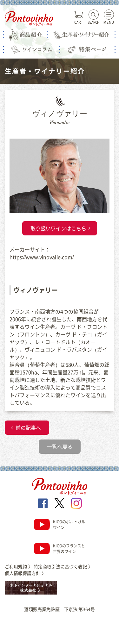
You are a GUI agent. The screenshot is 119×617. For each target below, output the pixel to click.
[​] (42, 503)
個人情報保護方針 (25, 573)
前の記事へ (28, 427)
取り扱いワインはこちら (58, 228)
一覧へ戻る (59, 446)
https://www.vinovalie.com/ (42, 257)
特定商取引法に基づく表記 (63, 566)
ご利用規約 (19, 566)
